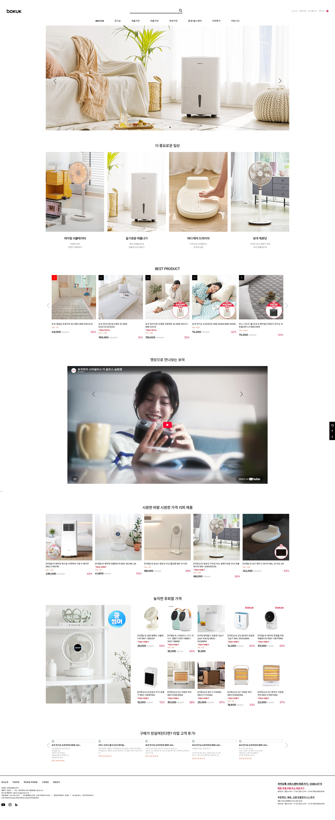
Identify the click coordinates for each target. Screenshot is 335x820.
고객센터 (45, 782)
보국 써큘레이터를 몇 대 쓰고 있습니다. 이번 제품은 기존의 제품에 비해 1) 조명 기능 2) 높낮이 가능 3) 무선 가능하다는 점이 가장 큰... (213, 749)
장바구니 (323, 11)
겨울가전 (135, 21)
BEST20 (100, 21)
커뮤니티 (235, 21)
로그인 (294, 11)
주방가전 (173, 21)
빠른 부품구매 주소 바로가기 (291, 788)
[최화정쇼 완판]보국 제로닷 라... (205, 745)
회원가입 (302, 11)
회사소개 (4, 782)
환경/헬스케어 (195, 21)
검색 (180, 10)
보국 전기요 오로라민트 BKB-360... (66, 745)
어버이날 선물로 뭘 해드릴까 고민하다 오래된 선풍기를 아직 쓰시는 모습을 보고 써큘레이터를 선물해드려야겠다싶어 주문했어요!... (260, 750)
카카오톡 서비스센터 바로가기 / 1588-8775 (300, 784)
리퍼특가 (216, 21)
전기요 (118, 21)
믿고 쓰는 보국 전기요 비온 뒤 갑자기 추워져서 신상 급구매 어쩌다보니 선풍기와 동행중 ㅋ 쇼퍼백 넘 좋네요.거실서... (157, 751)
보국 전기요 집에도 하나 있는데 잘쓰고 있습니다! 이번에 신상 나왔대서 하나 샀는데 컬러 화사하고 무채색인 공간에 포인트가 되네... (74, 750)
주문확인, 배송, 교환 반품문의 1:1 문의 (296, 797)
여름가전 (154, 21)
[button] (55, 81)
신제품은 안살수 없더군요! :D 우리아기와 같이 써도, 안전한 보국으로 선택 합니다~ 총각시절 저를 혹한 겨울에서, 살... (113, 751)
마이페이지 (312, 11)
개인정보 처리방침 (31, 782)
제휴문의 (56, 782)
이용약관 (15, 782)
